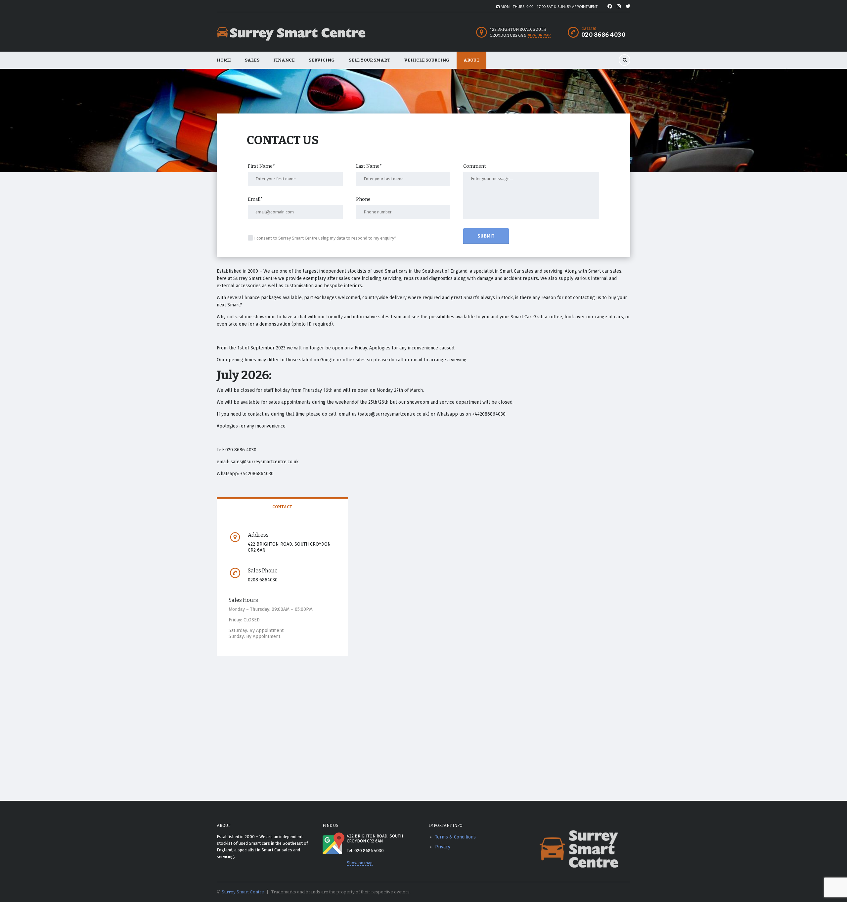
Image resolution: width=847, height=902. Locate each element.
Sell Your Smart (369, 60)
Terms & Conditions (455, 837)
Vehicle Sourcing (427, 60)
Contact (282, 507)
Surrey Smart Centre (243, 891)
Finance (284, 60)
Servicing (322, 60)
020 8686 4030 (603, 34)
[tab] (282, 507)
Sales (252, 60)
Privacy (442, 847)
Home (224, 60)
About (471, 60)
